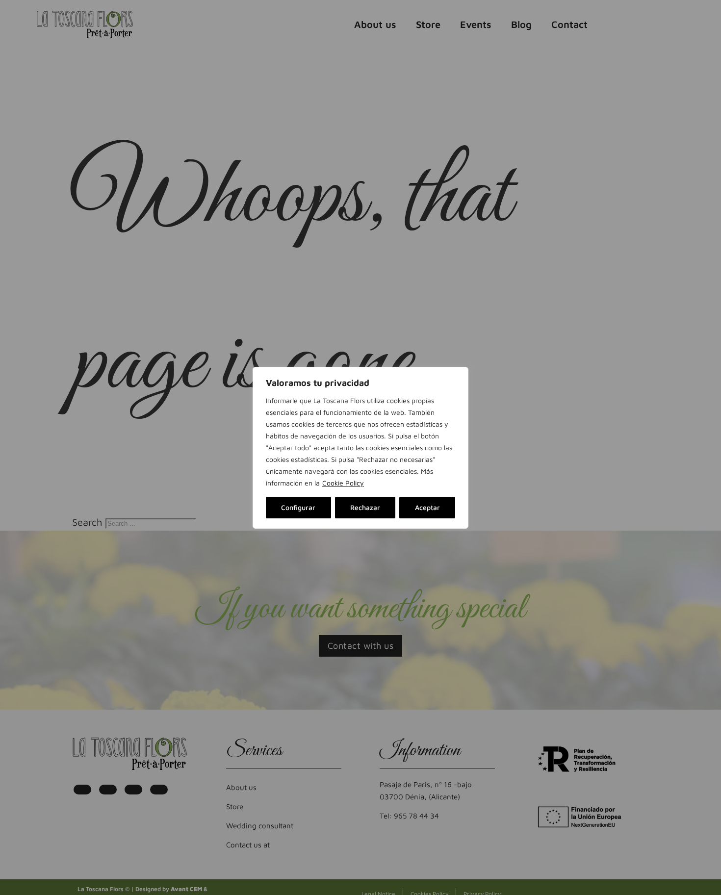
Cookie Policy (343, 483)
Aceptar (427, 507)
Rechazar (365, 507)
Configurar (298, 507)
